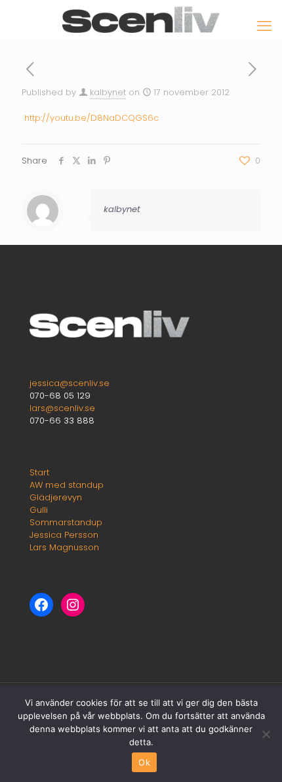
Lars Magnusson (64, 547)
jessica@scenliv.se (70, 383)
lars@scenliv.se (62, 408)
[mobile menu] (264, 26)
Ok (144, 762)
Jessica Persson (64, 535)
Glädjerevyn (56, 497)
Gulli (39, 510)
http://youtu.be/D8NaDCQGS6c (91, 118)
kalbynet (108, 92)
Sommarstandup (66, 522)
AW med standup (67, 485)
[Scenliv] (141, 20)
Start (39, 472)
